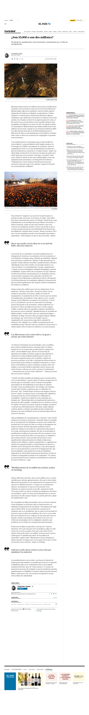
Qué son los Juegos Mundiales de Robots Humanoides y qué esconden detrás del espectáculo (75, 127)
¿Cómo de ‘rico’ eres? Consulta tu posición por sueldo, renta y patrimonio (75, 147)
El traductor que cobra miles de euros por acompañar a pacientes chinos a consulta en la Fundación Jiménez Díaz (75, 168)
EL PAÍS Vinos (49, 669)
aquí (40, 610)
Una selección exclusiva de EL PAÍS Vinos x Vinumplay (28, 689)
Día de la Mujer (27, 31)
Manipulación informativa (36, 604)
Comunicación (65, 31)
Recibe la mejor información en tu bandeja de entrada (24, 593)
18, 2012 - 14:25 (15, 55)
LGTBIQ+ (70, 31)
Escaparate (7, 669)
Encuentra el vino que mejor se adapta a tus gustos (51, 683)
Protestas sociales (46, 604)
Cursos (25, 669)
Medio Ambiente (40, 31)
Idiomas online (40, 669)
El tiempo (75, 31)
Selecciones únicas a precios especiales (63, 683)
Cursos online (32, 669)
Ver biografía (21, 588)
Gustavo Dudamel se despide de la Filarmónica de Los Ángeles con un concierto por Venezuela (75, 116)
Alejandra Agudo (16, 53)
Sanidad (50, 31)
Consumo (55, 31)
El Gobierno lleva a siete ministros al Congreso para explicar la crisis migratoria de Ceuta (75, 122)
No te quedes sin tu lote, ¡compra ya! (78, 683)
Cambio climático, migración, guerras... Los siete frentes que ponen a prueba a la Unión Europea (75, 133)
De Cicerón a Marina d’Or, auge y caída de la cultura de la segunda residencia (75, 157)
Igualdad (46, 31)
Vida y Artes (13, 604)
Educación (33, 31)
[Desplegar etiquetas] (56, 604)
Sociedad (9, 31)
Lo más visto (69, 143)
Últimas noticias (81, 31)
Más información (14, 610)
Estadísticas (27, 604)
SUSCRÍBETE (73, 20)
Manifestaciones (20, 604)
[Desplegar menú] (5, 24)
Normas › (55, 597)
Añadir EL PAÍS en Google (51, 58)
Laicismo (59, 31)
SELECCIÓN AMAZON (16, 669)
